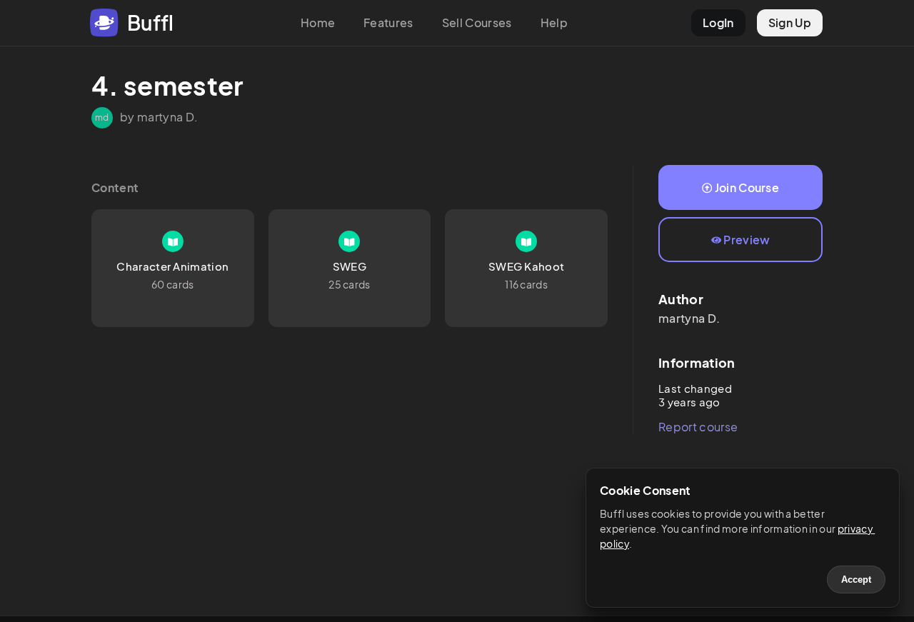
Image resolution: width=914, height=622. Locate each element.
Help (554, 22)
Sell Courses (477, 22)
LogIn (718, 22)
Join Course (747, 187)
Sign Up (789, 22)
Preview (746, 239)
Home (318, 22)
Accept (856, 579)
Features (388, 22)
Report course (698, 426)
